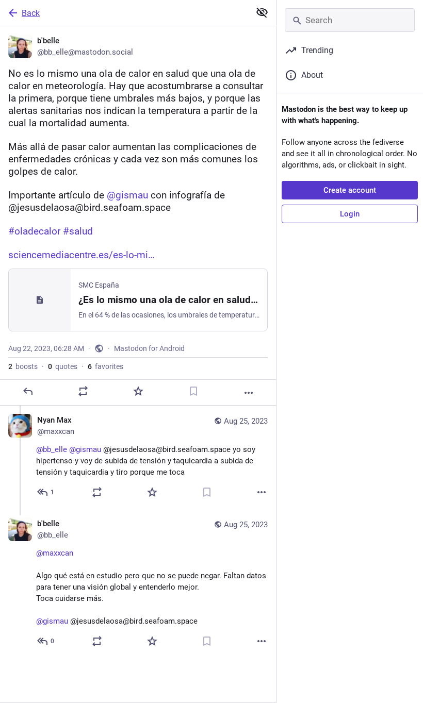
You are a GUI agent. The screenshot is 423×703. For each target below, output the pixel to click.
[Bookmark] (193, 391)
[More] (248, 393)
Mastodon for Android (149, 348)
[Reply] (28, 391)
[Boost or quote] (83, 391)
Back (31, 13)
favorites (105, 366)
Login (350, 214)
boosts (23, 366)
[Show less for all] (262, 12)
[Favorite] (138, 391)
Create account (349, 190)
